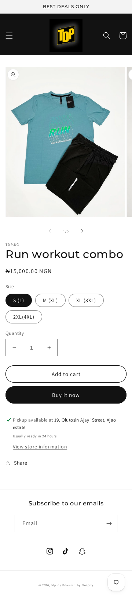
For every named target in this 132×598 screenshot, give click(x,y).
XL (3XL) (86, 300)
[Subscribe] (109, 523)
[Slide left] (50, 231)
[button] (9, 36)
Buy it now (66, 394)
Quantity (15, 333)
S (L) (18, 300)
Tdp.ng (56, 585)
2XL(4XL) (23, 317)
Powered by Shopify (78, 585)
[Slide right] (82, 231)
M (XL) (50, 300)
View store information (40, 446)
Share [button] (20, 462)
